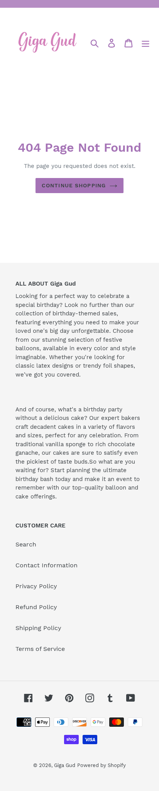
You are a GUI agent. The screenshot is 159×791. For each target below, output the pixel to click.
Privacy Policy (36, 586)
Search (25, 544)
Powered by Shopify (101, 765)
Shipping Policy (38, 628)
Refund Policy (36, 607)
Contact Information (46, 565)
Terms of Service (40, 648)
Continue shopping (74, 185)
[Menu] (145, 42)
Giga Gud (64, 765)
